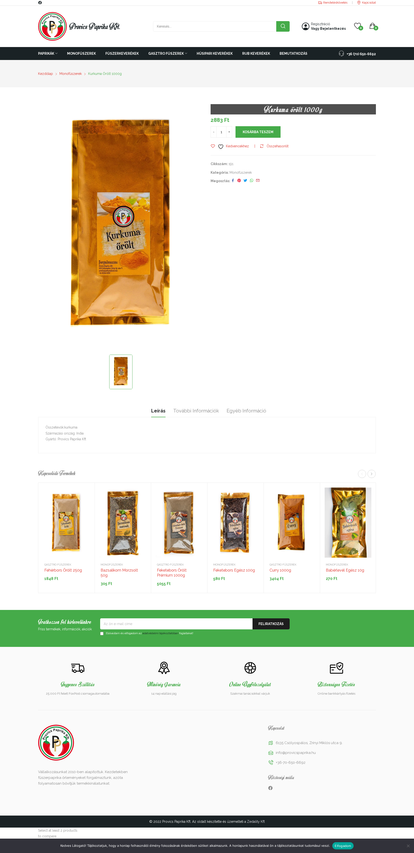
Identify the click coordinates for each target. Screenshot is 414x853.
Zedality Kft (256, 821)
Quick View (85, 492)
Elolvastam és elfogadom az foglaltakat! (149, 633)
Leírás (158, 411)
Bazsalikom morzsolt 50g (119, 573)
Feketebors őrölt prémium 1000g (172, 573)
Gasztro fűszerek (57, 564)
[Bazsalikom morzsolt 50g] (122, 523)
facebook (40, 2)
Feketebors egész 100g (234, 570)
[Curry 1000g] (291, 523)
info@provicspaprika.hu (296, 753)
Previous (362, 474)
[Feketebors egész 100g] (235, 523)
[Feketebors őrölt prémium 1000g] (179, 523)
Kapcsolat (369, 2)
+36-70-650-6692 (290, 762)
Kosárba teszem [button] (85, 516)
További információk (196, 411)
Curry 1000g (280, 570)
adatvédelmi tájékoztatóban (160, 633)
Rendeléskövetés (335, 2)
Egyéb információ (246, 411)
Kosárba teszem (258, 132)
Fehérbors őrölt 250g (63, 570)
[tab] (158, 411)
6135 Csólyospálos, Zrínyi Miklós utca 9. (309, 743)
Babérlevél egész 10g (345, 570)
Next (372, 474)
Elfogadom (343, 846)
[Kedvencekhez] (85, 504)
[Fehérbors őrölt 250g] (66, 523)
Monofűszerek (241, 172)
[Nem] (408, 845)
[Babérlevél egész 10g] (348, 523)
